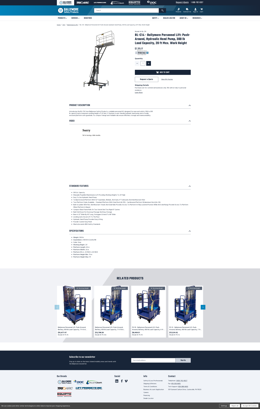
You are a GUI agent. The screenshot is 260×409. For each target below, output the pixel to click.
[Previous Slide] (57, 307)
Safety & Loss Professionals (153, 380)
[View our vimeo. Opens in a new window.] (126, 381)
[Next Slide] (203, 307)
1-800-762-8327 (181, 380)
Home (59, 25)
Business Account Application (154, 389)
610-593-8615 (176, 383)
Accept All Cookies (250, 406)
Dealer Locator (149, 398)
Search (98, 10)
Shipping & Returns (150, 383)
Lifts (64, 25)
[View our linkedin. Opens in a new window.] (116, 381)
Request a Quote (146, 79)
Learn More (139, 93)
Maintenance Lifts (72, 25)
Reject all (235, 406)
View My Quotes (167, 79)
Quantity (139, 58)
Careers (146, 392)
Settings (224, 406)
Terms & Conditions (150, 386)
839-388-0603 (183, 386)
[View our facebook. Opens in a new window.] (122, 381)
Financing (147, 395)
